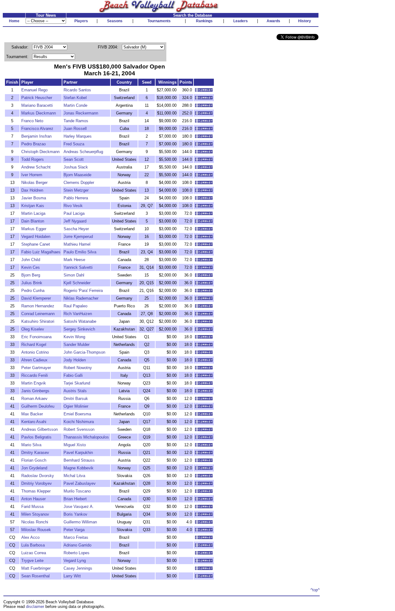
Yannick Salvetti (78, 267)
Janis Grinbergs (35, 391)
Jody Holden (75, 360)
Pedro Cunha (32, 290)
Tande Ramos (76, 120)
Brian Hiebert (75, 499)
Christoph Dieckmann (40, 151)
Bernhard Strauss (79, 460)
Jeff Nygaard (75, 221)
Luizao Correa (33, 553)
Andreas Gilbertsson (39, 429)
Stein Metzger (76, 190)
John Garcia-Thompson (84, 352)
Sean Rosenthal (35, 576)
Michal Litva (74, 475)
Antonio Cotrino (35, 352)
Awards (273, 21)
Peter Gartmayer (36, 367)
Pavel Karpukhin (78, 452)
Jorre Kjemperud (78, 236)
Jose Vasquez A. (79, 506)
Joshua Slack (76, 167)
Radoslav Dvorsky (37, 475)
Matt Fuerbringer (36, 568)
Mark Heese (74, 259)
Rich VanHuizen (78, 313)
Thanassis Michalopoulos (86, 437)
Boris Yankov (75, 514)
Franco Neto (32, 120)
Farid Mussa (32, 506)
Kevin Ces (30, 267)
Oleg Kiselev (32, 329)
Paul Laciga (74, 213)
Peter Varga (74, 529)
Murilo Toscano (77, 491)
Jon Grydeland (34, 468)
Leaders (240, 21)
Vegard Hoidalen (35, 236)
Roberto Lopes (76, 553)
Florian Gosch (33, 460)
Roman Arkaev (34, 398)
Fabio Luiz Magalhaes (40, 252)
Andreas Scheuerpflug (83, 151)
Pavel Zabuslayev (80, 483)
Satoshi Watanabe (80, 321)
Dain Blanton (32, 221)
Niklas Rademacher (81, 298)
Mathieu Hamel (77, 244)
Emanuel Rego (34, 90)
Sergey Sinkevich (79, 329)
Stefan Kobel (75, 97)
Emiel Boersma (77, 414)
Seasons (115, 21)
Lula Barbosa (33, 545)
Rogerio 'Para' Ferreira (83, 290)
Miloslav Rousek (36, 529)
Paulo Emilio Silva (80, 252)
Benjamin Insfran (36, 136)
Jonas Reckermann (81, 113)
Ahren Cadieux (34, 360)
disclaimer (35, 606)
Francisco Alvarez (37, 128)
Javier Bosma (33, 198)
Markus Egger (33, 229)
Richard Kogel (33, 344)
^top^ (315, 590)
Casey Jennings (78, 568)
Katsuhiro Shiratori (37, 321)
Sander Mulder (76, 344)
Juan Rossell (75, 128)
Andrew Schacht (36, 167)
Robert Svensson (79, 429)
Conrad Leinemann (38, 313)
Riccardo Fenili (34, 375)
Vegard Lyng (75, 560)
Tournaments (159, 21)
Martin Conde (75, 105)
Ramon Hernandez (37, 306)
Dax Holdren (32, 190)
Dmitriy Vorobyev (36, 483)
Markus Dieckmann (38, 113)
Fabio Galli (73, 375)
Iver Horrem (31, 174)
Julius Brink (31, 283)
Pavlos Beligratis (36, 437)
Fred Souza (74, 144)
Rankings (204, 21)
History (304, 21)
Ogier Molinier (76, 406)
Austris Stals (75, 391)
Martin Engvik (33, 383)
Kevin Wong (74, 337)
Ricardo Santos (77, 90)
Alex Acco (30, 537)
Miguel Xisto (75, 445)
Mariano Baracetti (37, 105)
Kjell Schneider (77, 283)
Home (14, 21)
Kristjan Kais (32, 205)
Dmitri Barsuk (76, 398)
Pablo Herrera (76, 198)
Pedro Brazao (33, 144)
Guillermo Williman (80, 522)
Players (81, 21)
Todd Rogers (32, 159)
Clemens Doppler (79, 182)
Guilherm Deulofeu (37, 406)
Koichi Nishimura (79, 421)
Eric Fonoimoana (36, 337)
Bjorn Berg (30, 275)
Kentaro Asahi (33, 421)
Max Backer (32, 414)
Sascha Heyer (76, 229)
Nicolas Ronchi (34, 522)
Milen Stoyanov (35, 514)
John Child (30, 259)
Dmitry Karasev (35, 452)
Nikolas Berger (34, 182)
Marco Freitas (76, 537)
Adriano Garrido (77, 545)
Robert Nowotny (78, 367)
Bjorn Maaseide (77, 174)
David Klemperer (36, 298)
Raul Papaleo (75, 306)
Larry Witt (72, 576)
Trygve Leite (32, 560)
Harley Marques (78, 136)
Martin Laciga (33, 213)
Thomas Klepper (36, 491)
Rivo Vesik (73, 205)
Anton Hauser (33, 499)
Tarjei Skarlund (77, 383)
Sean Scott (74, 159)
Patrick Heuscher (36, 97)
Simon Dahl (74, 275)
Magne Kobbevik (79, 468)
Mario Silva (31, 445)
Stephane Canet (35, 244)
